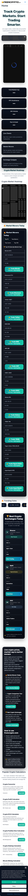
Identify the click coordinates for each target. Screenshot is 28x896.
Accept (14, 882)
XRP (7, 348)
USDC (8, 373)
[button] (25, 867)
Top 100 (16, 243)
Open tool (21, 793)
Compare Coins (10, 706)
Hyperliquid (10, 470)
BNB (7, 324)
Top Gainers (15, 239)
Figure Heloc (12, 446)
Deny (14, 886)
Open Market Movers (12, 688)
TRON (8, 421)
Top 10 (6, 239)
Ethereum (9, 275)
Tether (8, 299)
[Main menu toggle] (25, 2)
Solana (8, 397)
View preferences (14, 890)
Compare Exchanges (12, 725)
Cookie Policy (10, 894)
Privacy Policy (17, 894)
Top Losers (8, 243)
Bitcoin (8, 251)
